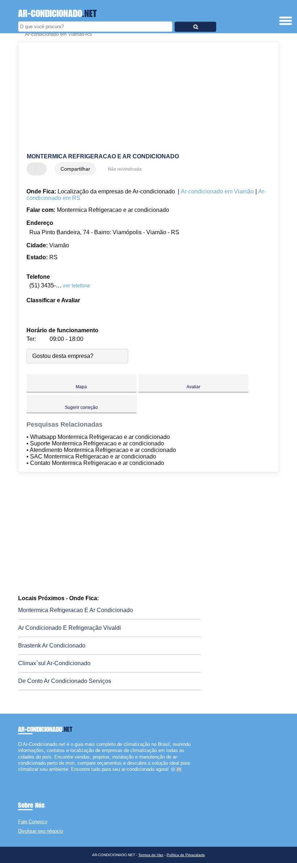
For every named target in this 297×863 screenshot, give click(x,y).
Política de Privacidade (186, 855)
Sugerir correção (81, 407)
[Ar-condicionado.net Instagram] (26, 775)
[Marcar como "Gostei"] (33, 169)
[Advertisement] (142, 97)
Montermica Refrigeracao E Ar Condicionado (75, 610)
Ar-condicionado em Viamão (217, 191)
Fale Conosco (32, 821)
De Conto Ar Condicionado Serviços (64, 681)
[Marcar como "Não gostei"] (42, 169)
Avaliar (193, 386)
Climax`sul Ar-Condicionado (54, 663)
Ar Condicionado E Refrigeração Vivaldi (69, 628)
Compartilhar (75, 169)
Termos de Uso (150, 855)
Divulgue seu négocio (40, 831)
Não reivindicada (125, 169)
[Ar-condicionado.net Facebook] (19, 775)
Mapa (81, 386)
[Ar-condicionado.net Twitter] (23, 775)
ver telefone (76, 285)
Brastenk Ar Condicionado (51, 645)
